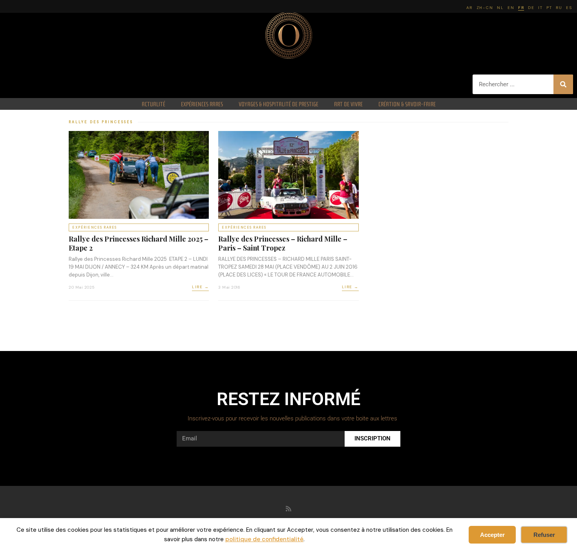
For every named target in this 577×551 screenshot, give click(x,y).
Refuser (544, 534)
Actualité (153, 103)
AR (469, 7)
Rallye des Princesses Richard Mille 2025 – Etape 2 (138, 243)
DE (531, 7)
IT (540, 7)
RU (559, 7)
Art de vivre (348, 103)
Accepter (492, 534)
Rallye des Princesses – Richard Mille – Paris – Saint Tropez (282, 243)
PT (549, 7)
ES (569, 7)
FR (521, 7)
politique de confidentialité (264, 539)
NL (500, 7)
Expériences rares (202, 103)
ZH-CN (485, 7)
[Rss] (288, 509)
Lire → (200, 286)
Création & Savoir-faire (407, 103)
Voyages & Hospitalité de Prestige (278, 103)
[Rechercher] (563, 84)
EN (511, 7)
